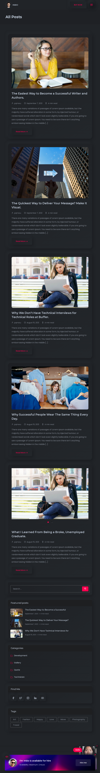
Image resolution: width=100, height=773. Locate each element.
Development (20, 655)
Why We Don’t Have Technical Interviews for (47, 631)
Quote (17, 669)
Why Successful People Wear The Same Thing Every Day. (50, 416)
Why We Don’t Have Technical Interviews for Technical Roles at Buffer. (44, 315)
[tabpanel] (50, 493)
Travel (16, 725)
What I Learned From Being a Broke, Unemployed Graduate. (48, 534)
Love (52, 719)
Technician (19, 677)
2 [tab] (52, 522)
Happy (40, 719)
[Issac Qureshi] (11, 5)
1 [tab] (48, 522)
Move (63, 719)
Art (14, 719)
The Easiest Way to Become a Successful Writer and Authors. (49, 95)
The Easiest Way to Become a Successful (45, 610)
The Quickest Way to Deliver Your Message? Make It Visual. (49, 205)
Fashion (26, 719)
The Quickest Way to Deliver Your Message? (47, 620)
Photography (78, 719)
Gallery (17, 662)
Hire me (83, 762)
